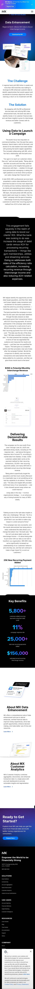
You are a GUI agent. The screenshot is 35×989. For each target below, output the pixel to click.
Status (3, 935)
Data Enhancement (6, 887)
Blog (3, 924)
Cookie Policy (9, 984)
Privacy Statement (23, 984)
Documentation (6, 930)
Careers (4, 948)
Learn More (7, 731)
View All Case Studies (18, 14)
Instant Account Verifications (9, 893)
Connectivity (5, 881)
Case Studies (5, 921)
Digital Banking (5, 908)
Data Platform (5, 879)
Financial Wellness (6, 906)
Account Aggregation (7, 884)
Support (4, 933)
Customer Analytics (7, 890)
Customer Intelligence (7, 911)
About (3, 945)
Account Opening (6, 903)
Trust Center (5, 927)
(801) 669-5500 (5, 869)
